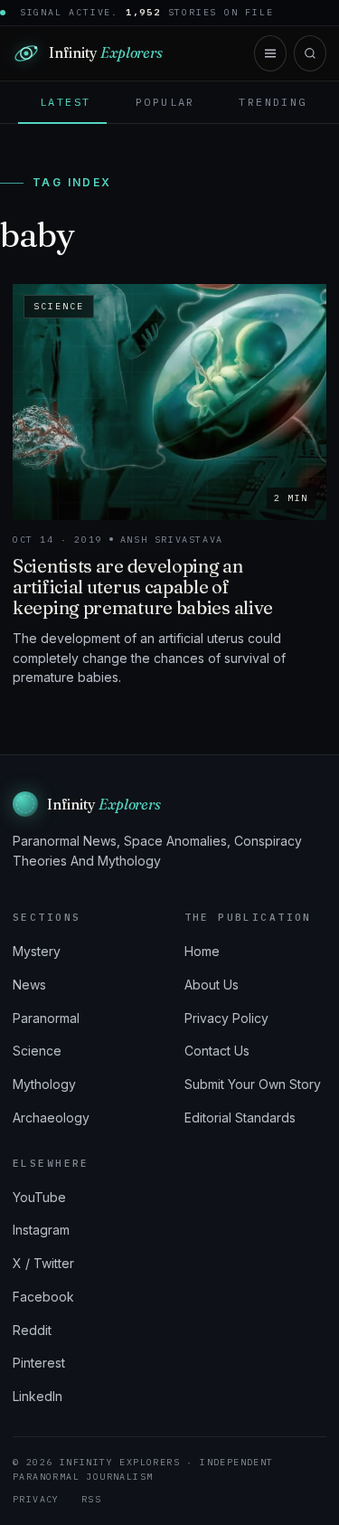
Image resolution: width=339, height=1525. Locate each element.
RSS (91, 1499)
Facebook (43, 1296)
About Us (211, 984)
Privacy (36, 1499)
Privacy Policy (226, 1018)
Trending (272, 102)
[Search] (310, 53)
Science (37, 1050)
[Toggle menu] (270, 53)
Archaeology (51, 1117)
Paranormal (46, 1018)
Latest (65, 102)
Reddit (32, 1330)
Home (202, 951)
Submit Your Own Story (252, 1084)
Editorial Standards (240, 1117)
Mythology (44, 1084)
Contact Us (217, 1050)
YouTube (39, 1197)
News (29, 984)
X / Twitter (43, 1263)
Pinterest (39, 1362)
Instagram (41, 1229)
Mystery (37, 951)
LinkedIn (37, 1396)
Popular (165, 102)
